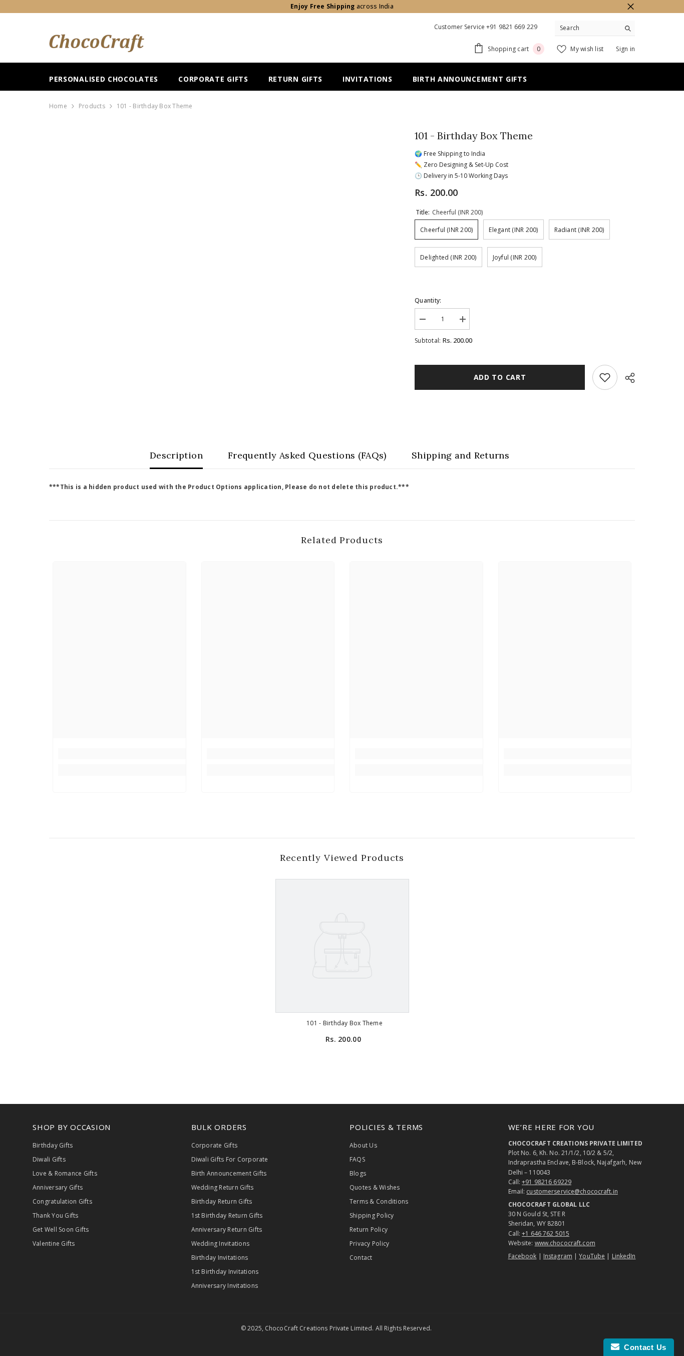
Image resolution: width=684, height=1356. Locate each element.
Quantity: (428, 300)
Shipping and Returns (460, 455)
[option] (342, 971)
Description (176, 455)
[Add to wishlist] (604, 377)
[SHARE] (626, 378)
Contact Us (642, 1347)
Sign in (625, 49)
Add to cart (500, 377)
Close (630, 7)
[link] (122, 753)
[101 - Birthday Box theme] (342, 946)
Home (58, 106)
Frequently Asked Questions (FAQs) (307, 455)
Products (92, 106)
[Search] (595, 28)
